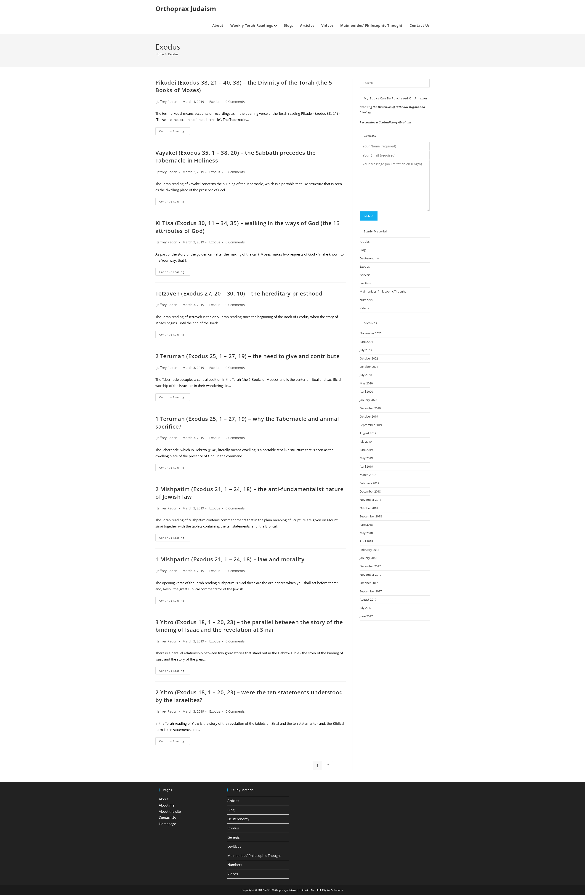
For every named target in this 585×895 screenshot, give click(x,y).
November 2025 (370, 333)
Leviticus (366, 283)
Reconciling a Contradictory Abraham (385, 122)
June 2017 (366, 616)
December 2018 (370, 491)
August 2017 (368, 599)
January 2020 (368, 400)
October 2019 (369, 416)
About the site (170, 811)
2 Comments (235, 438)
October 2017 (369, 583)
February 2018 (369, 550)
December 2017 (370, 566)
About (163, 799)
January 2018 (368, 558)
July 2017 (366, 608)
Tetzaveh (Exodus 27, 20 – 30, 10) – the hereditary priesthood (239, 293)
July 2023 (366, 350)
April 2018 (366, 541)
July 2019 (366, 442)
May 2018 (366, 533)
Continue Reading (174, 132)
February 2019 (369, 483)
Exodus (173, 54)
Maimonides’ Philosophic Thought (383, 291)
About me (166, 805)
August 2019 (368, 433)
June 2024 (366, 342)
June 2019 (366, 450)
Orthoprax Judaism (185, 8)
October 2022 (369, 358)
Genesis (365, 275)
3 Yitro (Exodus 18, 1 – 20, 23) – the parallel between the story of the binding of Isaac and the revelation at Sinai (249, 626)
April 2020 (366, 391)
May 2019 (366, 458)
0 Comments (235, 101)
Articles (365, 242)
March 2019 (367, 475)
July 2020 (366, 375)
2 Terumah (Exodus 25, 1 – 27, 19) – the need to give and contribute (247, 356)
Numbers (366, 300)
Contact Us (167, 817)
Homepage (167, 823)
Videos (364, 308)
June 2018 (366, 524)
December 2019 (370, 408)
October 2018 (369, 508)
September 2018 (371, 516)
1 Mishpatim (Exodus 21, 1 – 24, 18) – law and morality (229, 559)
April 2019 (366, 466)
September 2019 (371, 425)
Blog (363, 250)
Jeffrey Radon (167, 101)
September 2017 (371, 591)
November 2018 (370, 500)
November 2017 (370, 575)
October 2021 (369, 367)
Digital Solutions (332, 890)
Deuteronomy (369, 258)
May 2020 (366, 383)
